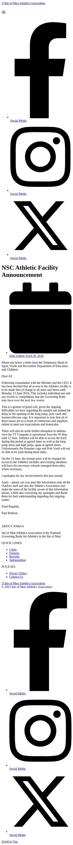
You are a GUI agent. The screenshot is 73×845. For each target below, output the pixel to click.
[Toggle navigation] (4, 12)
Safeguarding (17, 560)
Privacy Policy (18, 573)
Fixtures (14, 553)
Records (14, 556)
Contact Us (16, 576)
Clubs (13, 549)
